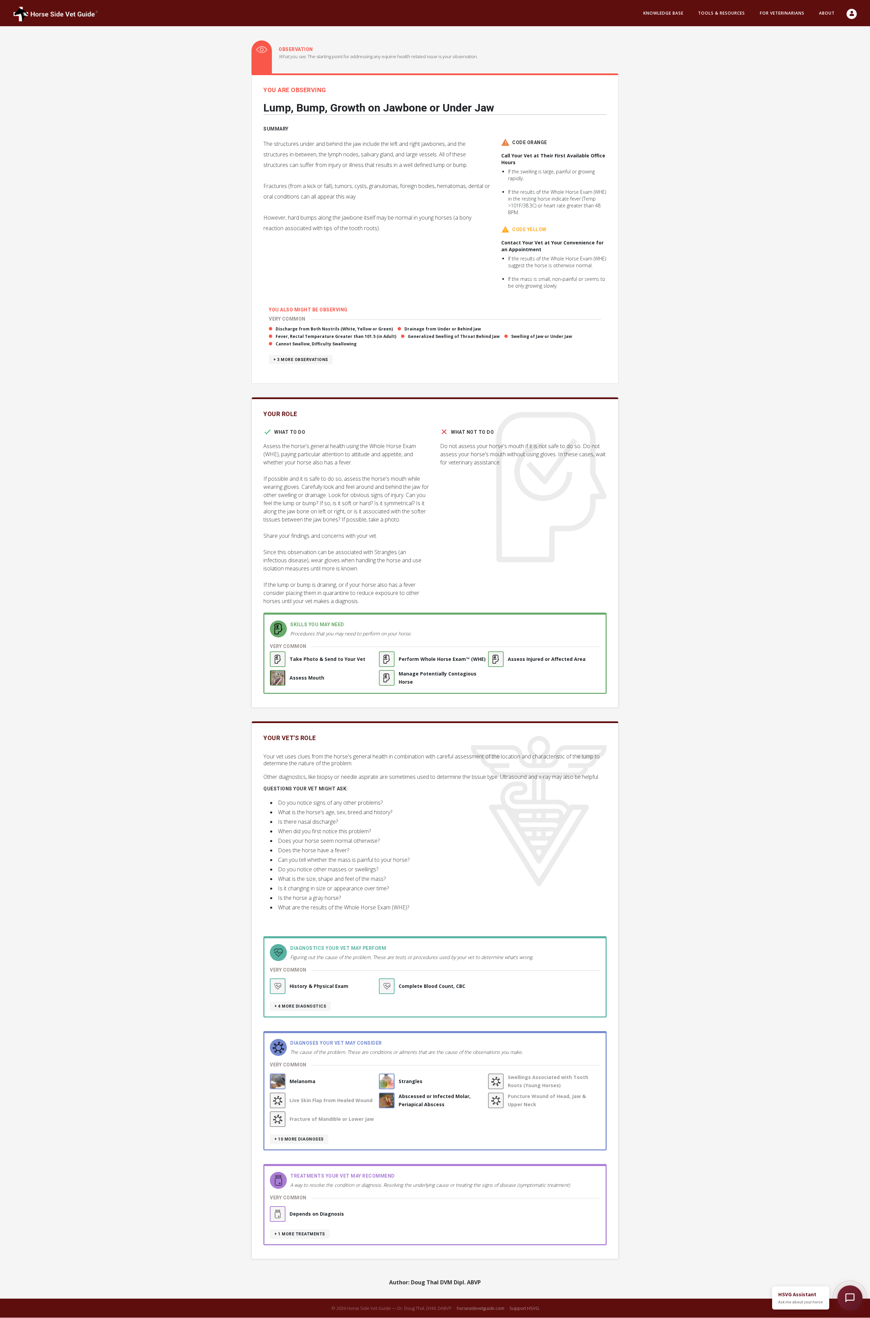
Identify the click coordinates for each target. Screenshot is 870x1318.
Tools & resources (721, 13)
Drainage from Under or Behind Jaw (442, 329)
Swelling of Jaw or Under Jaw (541, 336)
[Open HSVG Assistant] (850, 1298)
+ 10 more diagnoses (299, 1139)
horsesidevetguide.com (480, 1308)
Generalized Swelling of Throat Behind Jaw (454, 336)
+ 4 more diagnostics (300, 1006)
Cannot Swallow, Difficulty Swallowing (316, 344)
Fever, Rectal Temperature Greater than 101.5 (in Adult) (336, 336)
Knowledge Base (663, 13)
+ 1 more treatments (299, 1234)
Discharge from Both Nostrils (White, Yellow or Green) (334, 329)
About (827, 13)
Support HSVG (524, 1308)
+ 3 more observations (300, 360)
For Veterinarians (782, 13)
